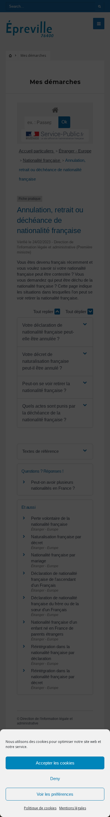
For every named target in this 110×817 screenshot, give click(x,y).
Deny (55, 778)
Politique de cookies (40, 808)
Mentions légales (72, 808)
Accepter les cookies (55, 763)
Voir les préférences (55, 794)
